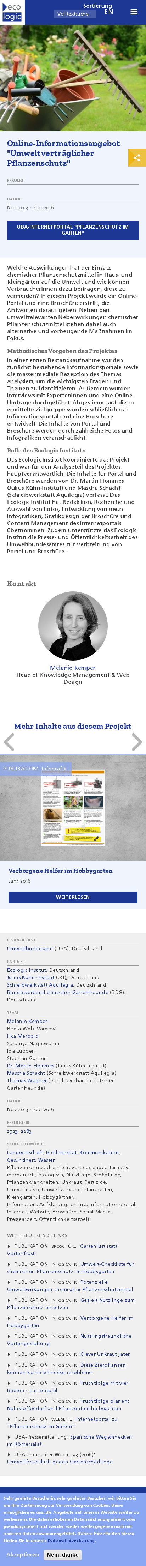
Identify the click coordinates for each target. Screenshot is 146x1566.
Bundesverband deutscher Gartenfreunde (57, 992)
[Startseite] (12, 12)
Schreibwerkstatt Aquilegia (40, 985)
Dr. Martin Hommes (30, 1066)
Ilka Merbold (23, 1036)
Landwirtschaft (25, 1152)
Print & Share (137, 158)
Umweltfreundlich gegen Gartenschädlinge (60, 1461)
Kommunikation (99, 1152)
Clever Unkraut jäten (105, 1354)
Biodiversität (61, 1152)
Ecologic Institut (26, 970)
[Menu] (133, 12)
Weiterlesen (73, 897)
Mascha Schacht (26, 1073)
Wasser (46, 1160)
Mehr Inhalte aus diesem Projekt (72, 726)
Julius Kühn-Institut (30, 977)
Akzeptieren (22, 1555)
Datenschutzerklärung (71, 1541)
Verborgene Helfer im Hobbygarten (61, 870)
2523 (12, 1131)
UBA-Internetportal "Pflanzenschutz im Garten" (73, 230)
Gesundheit (21, 1160)
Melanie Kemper (27, 1021)
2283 (26, 1131)
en (108, 12)
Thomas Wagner (27, 1080)
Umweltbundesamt (30, 948)
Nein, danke (63, 1555)
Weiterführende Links (37, 1235)
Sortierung (97, 6)
